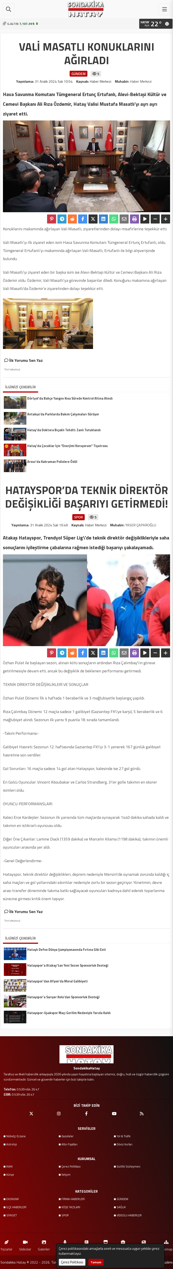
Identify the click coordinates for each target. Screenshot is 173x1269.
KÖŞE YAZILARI (70, 1207)
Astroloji (11, 1144)
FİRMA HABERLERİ (73, 1199)
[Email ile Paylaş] (124, 219)
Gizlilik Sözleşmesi (128, 1166)
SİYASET (11, 1215)
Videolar (25, 1249)
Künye (10, 1174)
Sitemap (166, 1249)
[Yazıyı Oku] (144, 219)
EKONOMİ (12, 1199)
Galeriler (44, 1249)
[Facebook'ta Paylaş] (82, 219)
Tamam (96, 1262)
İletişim (66, 1174)
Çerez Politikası (71, 1166)
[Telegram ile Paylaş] (61, 219)
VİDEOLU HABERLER (129, 1215)
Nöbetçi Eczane (16, 1136)
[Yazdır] (134, 219)
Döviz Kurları (124, 1144)
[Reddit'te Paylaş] (72, 219)
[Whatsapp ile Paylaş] (113, 219)
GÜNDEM (122, 1199)
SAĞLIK (121, 1207)
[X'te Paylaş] (93, 219)
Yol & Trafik (123, 1136)
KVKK (9, 1166)
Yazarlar (6, 1249)
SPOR (65, 1215)
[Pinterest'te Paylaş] (51, 219)
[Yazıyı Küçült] (155, 219)
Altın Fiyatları (69, 1144)
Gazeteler (67, 1136)
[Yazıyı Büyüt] (165, 219)
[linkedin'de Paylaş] (103, 219)
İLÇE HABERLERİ (16, 1207)
